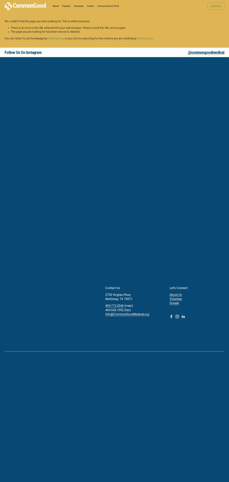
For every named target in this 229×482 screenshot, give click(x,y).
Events (90, 6)
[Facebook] (171, 316)
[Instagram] (177, 316)
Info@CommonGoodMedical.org (127, 314)
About (56, 6)
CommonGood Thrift (108, 6)
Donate (216, 6)
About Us (175, 295)
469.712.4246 (114, 306)
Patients (66, 6)
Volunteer (175, 299)
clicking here (56, 38)
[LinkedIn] (183, 316)
